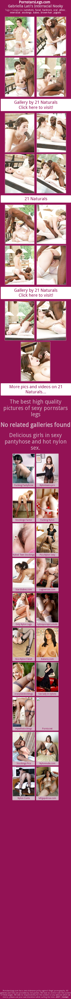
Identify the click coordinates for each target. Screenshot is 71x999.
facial (38, 10)
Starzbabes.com (23, 589)
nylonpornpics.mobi (47, 624)
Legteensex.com (47, 589)
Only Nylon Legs (24, 624)
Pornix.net (47, 728)
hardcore (47, 10)
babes (36, 12)
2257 (58, 997)
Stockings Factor (23, 520)
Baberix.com (47, 659)
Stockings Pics (24, 763)
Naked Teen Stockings (24, 554)
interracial (15, 12)
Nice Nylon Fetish (23, 659)
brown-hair (46, 12)
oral (55, 10)
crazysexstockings (24, 694)
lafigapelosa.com (47, 798)
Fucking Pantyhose (23, 485)
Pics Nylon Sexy (47, 554)
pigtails (57, 12)
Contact (65, 997)
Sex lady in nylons (47, 694)
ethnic (62, 10)
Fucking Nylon (47, 520)
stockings (26, 12)
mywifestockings (23, 728)
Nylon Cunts (24, 798)
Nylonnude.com (47, 763)
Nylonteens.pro (47, 485)
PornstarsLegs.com (34, 2)
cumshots (29, 10)
